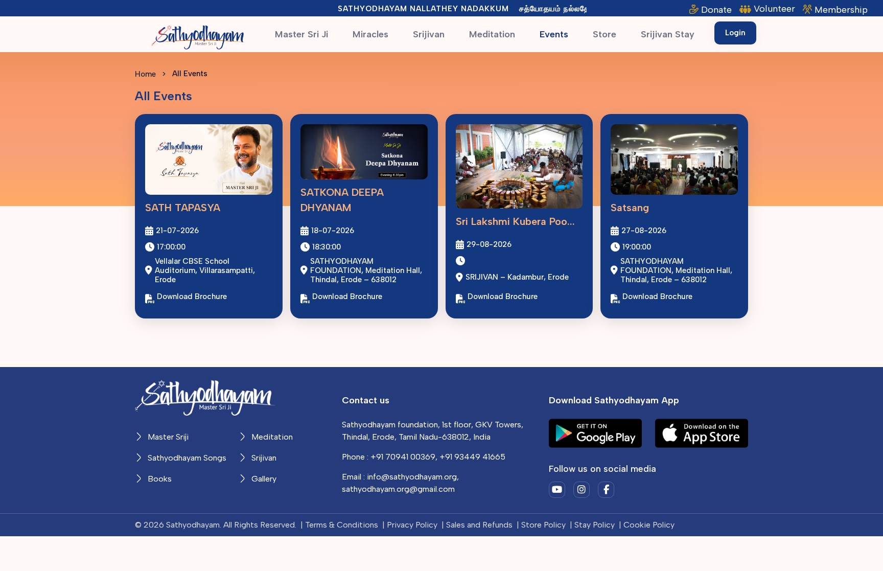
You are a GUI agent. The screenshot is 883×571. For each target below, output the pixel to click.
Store (604, 34)
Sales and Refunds (479, 525)
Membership (841, 9)
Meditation (492, 34)
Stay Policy (594, 525)
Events (554, 34)
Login (735, 32)
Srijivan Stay (667, 34)
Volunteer (774, 8)
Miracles (370, 34)
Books (159, 479)
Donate (716, 9)
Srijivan (429, 34)
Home (145, 74)
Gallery (262, 479)
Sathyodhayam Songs (186, 458)
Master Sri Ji (301, 34)
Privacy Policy (412, 525)
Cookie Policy (649, 525)
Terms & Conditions (341, 525)
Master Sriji (167, 437)
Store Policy (543, 525)
